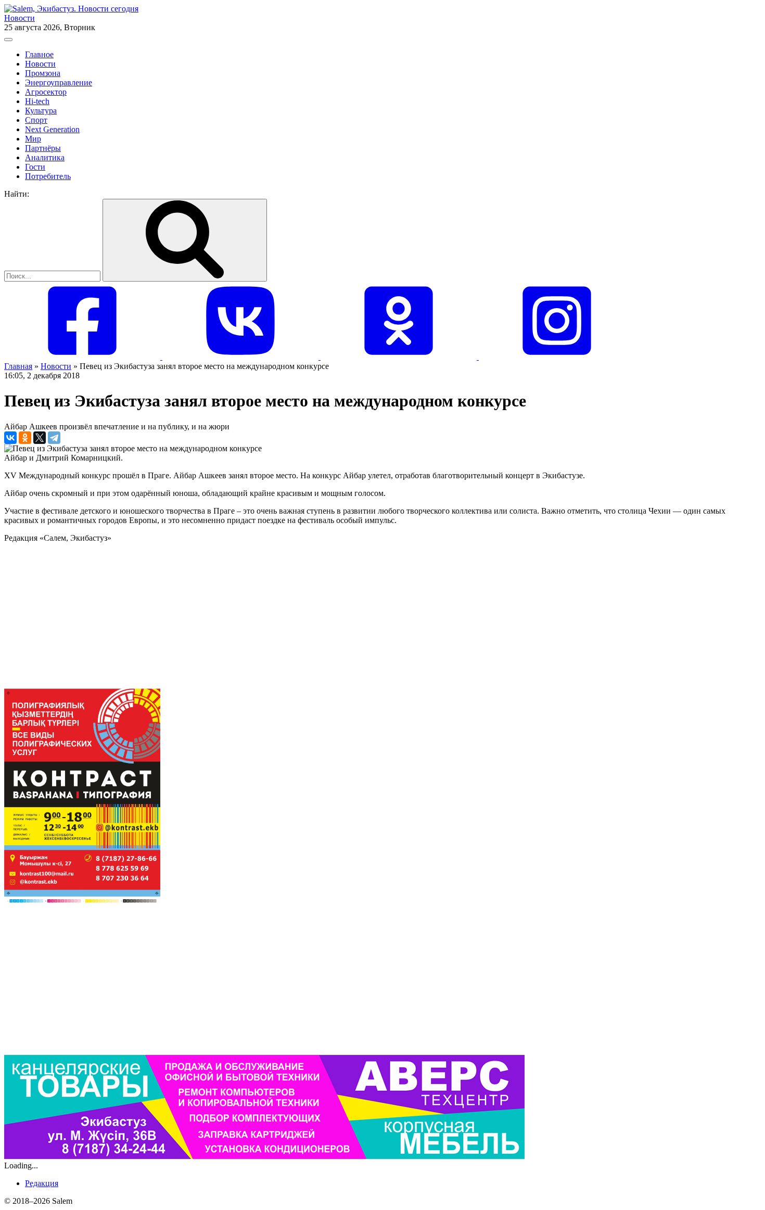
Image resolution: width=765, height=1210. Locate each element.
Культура (41, 110)
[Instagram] (557, 356)
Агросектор (46, 91)
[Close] (8, 39)
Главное (39, 54)
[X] (39, 437)
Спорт (36, 120)
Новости (19, 18)
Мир (33, 138)
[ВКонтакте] (10, 437)
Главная (18, 366)
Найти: (16, 193)
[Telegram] (54, 437)
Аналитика (45, 157)
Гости (35, 166)
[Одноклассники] (400, 356)
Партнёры (43, 148)
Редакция (41, 1183)
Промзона (42, 73)
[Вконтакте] (241, 356)
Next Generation (52, 129)
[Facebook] (83, 356)
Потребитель (48, 176)
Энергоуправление (58, 82)
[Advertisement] (316, 616)
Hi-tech (37, 101)
